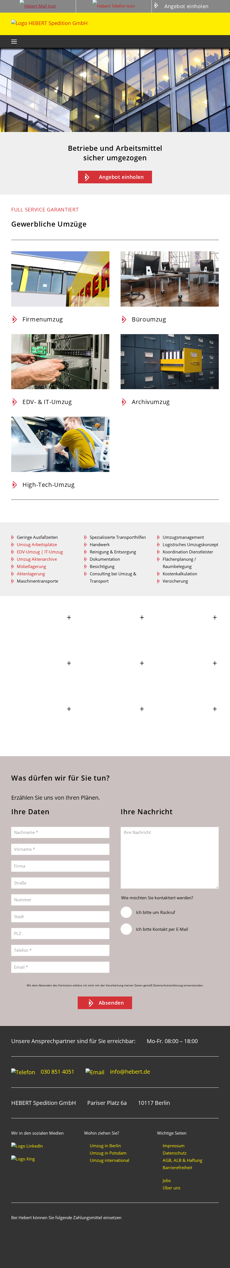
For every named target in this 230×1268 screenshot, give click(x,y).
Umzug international (109, 1160)
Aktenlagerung (31, 573)
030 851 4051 (57, 1071)
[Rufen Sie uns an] (114, 6)
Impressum (174, 1145)
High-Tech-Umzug (48, 484)
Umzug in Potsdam (108, 1153)
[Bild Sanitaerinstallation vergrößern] (115, 721)
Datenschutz (175, 1153)
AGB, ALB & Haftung (182, 1160)
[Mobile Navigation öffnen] (14, 41)
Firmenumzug (42, 319)
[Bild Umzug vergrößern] (115, 630)
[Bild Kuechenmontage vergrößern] (188, 676)
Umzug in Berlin (105, 1145)
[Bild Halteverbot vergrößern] (188, 721)
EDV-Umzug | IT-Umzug (40, 552)
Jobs (167, 1180)
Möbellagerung (31, 566)
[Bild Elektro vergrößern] (42, 721)
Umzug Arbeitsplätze (37, 544)
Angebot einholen (186, 6)
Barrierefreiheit (177, 1167)
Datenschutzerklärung (168, 985)
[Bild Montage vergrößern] (42, 676)
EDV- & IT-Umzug (47, 401)
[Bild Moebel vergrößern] (188, 630)
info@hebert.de (130, 1071)
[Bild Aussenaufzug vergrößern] (42, 630)
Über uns (171, 1188)
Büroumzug (149, 319)
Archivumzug (151, 401)
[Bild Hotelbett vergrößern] (115, 676)
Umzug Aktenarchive (37, 559)
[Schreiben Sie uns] (38, 6)
